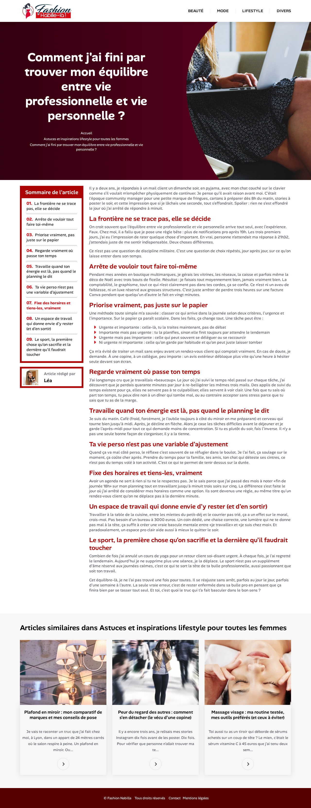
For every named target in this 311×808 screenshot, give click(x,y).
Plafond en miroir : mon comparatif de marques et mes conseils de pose (63, 714)
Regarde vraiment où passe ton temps (49, 253)
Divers (284, 10)
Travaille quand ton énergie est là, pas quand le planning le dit (51, 271)
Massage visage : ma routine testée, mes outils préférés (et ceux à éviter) (248, 714)
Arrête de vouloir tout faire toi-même (50, 222)
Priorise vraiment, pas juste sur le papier (50, 237)
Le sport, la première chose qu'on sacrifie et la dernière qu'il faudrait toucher (49, 347)
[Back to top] (298, 795)
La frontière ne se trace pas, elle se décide (51, 206)
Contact (175, 798)
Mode (223, 10)
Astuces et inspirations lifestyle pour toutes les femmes (86, 139)
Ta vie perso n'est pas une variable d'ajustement (49, 290)
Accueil (86, 133)
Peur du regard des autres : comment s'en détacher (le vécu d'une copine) (155, 714)
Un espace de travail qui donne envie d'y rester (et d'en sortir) (49, 323)
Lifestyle (252, 10)
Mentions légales (196, 798)
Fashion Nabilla (119, 798)
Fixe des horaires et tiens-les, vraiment (48, 305)
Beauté (195, 10)
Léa (48, 380)
